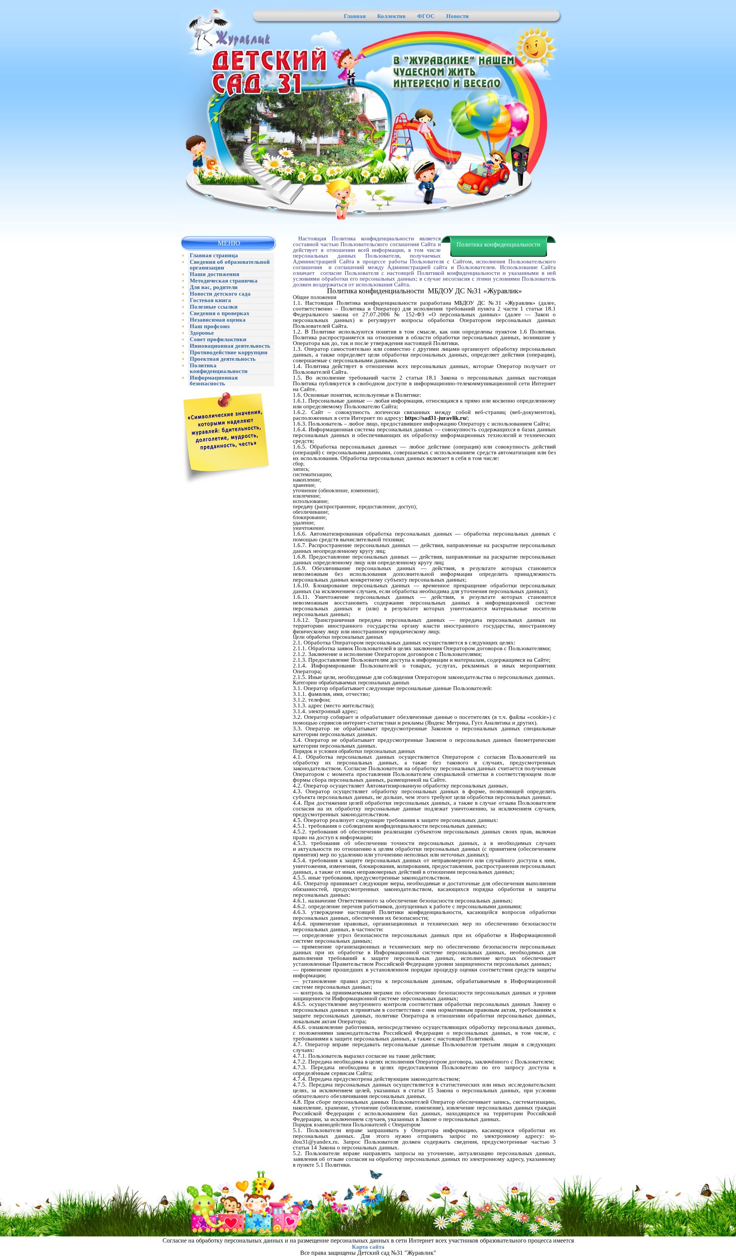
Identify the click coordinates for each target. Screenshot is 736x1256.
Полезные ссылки (214, 307)
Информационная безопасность (214, 380)
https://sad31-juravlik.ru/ (436, 418)
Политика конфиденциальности (219, 368)
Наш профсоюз (210, 326)
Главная (355, 16)
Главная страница (214, 255)
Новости (457, 16)
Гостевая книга (210, 300)
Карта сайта (368, 1247)
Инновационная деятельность (230, 346)
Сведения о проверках (220, 313)
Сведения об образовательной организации (230, 265)
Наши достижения (214, 274)
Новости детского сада (220, 294)
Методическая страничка (224, 281)
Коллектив (391, 16)
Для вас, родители (214, 287)
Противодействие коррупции (229, 352)
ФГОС (426, 16)
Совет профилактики (218, 339)
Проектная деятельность (223, 359)
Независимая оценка (218, 320)
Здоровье (202, 333)
